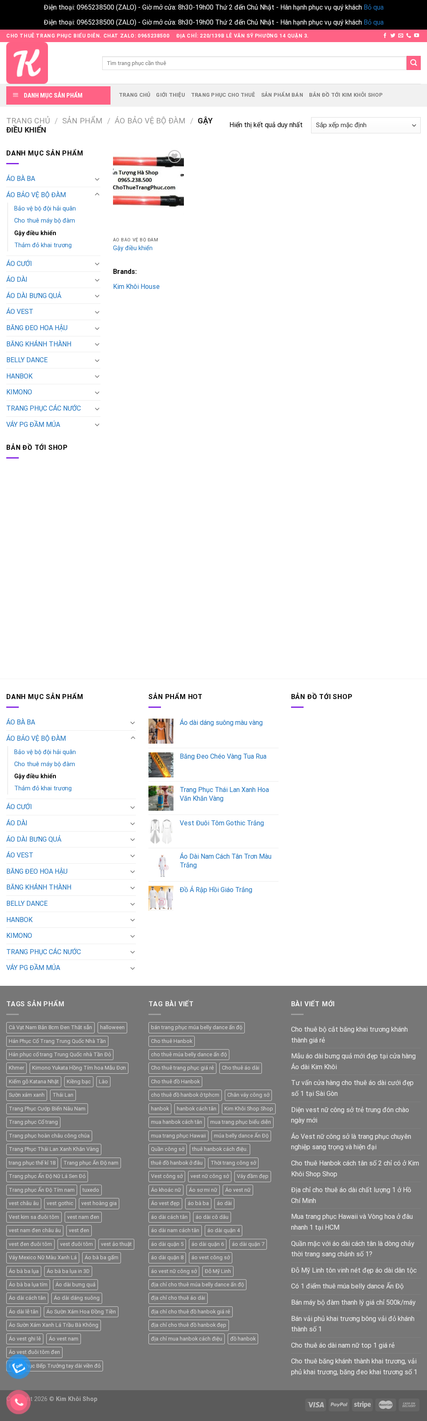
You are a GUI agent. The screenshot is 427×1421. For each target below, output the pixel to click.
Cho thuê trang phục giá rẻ (182, 1068)
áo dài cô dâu (212, 1217)
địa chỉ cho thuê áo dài (178, 1298)
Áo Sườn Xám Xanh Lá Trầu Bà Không (53, 1325)
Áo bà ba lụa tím (28, 1284)
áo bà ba (198, 1203)
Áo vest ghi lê (25, 1339)
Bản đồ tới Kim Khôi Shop (346, 95)
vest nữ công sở (210, 1176)
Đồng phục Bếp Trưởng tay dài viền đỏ (54, 1366)
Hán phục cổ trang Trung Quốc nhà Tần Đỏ (60, 1054)
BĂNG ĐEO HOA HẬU (37, 328)
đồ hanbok (243, 1339)
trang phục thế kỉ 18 (32, 1163)
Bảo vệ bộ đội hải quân (45, 208)
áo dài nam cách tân (175, 1230)
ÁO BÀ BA (20, 179)
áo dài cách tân (169, 1217)
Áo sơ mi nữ (203, 1190)
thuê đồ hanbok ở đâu (177, 1163)
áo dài (224, 1203)
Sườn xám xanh (27, 1095)
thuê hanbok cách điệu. (220, 1149)
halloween (112, 1027)
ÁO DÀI (17, 279)
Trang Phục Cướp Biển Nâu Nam (47, 1108)
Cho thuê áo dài (240, 1068)
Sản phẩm (82, 120)
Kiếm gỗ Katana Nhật (34, 1081)
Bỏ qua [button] (374, 7)
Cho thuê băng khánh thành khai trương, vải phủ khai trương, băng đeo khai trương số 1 (354, 1366)
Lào (103, 1081)
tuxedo (91, 1190)
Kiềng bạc (79, 1081)
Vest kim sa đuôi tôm (34, 1217)
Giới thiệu (170, 95)
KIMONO (19, 392)
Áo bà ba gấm (101, 1257)
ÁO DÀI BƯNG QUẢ (33, 296)
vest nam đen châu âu (35, 1230)
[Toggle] (97, 179)
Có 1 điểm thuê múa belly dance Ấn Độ (347, 1286)
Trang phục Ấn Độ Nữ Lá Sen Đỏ (47, 1176)
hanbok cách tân (196, 1108)
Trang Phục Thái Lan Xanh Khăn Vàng (54, 1149)
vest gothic (60, 1203)
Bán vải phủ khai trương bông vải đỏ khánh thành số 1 (352, 1324)
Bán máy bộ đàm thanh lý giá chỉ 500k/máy (353, 1302)
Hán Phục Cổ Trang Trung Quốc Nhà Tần (57, 1041)
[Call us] (408, 36)
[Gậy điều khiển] (148, 190)
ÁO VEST (19, 312)
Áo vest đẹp (165, 1203)
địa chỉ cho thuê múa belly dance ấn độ (197, 1284)
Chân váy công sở (248, 1095)
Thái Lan (63, 1095)
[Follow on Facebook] (384, 36)
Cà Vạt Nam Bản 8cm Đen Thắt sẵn (50, 1027)
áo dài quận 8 (167, 1257)
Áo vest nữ (238, 1190)
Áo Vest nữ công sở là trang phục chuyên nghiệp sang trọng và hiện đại (351, 1142)
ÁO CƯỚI (19, 264)
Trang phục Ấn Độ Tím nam (42, 1190)
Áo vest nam (63, 1339)
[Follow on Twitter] (392, 36)
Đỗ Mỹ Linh (218, 1271)
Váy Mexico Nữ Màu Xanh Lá (43, 1257)
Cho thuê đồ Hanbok (175, 1081)
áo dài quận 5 (167, 1244)
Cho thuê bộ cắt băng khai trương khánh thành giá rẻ (349, 1034)
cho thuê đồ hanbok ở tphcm (185, 1095)
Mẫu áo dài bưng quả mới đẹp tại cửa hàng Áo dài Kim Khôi (353, 1061)
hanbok (160, 1108)
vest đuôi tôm (76, 1244)
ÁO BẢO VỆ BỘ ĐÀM (150, 120)
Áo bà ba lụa (24, 1271)
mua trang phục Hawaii (178, 1136)
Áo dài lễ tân (23, 1311)
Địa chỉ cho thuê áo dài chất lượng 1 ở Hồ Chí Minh (351, 1195)
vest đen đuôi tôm (30, 1244)
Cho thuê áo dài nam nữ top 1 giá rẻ (342, 1345)
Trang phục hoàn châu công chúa (49, 1136)
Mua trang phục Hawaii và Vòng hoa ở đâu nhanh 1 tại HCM (352, 1222)
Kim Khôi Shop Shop (248, 1108)
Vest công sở (167, 1176)
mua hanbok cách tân (176, 1122)
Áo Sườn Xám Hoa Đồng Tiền (81, 1311)
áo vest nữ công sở (174, 1271)
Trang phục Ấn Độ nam (90, 1163)
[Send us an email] (400, 36)
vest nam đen (83, 1217)
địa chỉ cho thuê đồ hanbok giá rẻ (190, 1311)
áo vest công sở (210, 1257)
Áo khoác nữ (166, 1190)
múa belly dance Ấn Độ (241, 1136)
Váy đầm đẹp (253, 1176)
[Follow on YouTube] (416, 36)
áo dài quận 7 (248, 1244)
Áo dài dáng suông (77, 1298)
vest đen (79, 1230)
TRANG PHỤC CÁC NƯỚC (43, 408)
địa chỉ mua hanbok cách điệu (186, 1339)
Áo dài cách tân (27, 1298)
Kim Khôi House (136, 287)
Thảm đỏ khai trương (43, 245)
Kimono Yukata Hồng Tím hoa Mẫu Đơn (79, 1068)
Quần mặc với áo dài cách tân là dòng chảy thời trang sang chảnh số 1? (352, 1249)
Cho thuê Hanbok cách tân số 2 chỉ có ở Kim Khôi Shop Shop (355, 1168)
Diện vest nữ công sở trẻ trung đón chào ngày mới (350, 1115)
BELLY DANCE (27, 360)
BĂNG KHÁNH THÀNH (38, 344)
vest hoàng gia (99, 1203)
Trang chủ (134, 95)
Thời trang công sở (233, 1163)
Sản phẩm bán (282, 95)
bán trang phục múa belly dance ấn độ (196, 1027)
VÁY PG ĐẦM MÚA (33, 425)
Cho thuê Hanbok (171, 1041)
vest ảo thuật (116, 1244)
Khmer (16, 1068)
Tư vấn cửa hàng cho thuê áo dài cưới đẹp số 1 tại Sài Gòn (352, 1088)
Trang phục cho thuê (223, 95)
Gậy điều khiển (35, 233)
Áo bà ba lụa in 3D (68, 1271)
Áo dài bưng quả (75, 1284)
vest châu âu (24, 1203)
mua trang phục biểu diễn (240, 1122)
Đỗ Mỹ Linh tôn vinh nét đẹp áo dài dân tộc (354, 1270)
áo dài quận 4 (223, 1230)
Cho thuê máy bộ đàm (44, 220)
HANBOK (19, 376)
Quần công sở (167, 1149)
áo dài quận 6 (207, 1244)
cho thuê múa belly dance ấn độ (189, 1054)
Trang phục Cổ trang (33, 1122)
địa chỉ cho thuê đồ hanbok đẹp (188, 1325)
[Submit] (414, 63)
